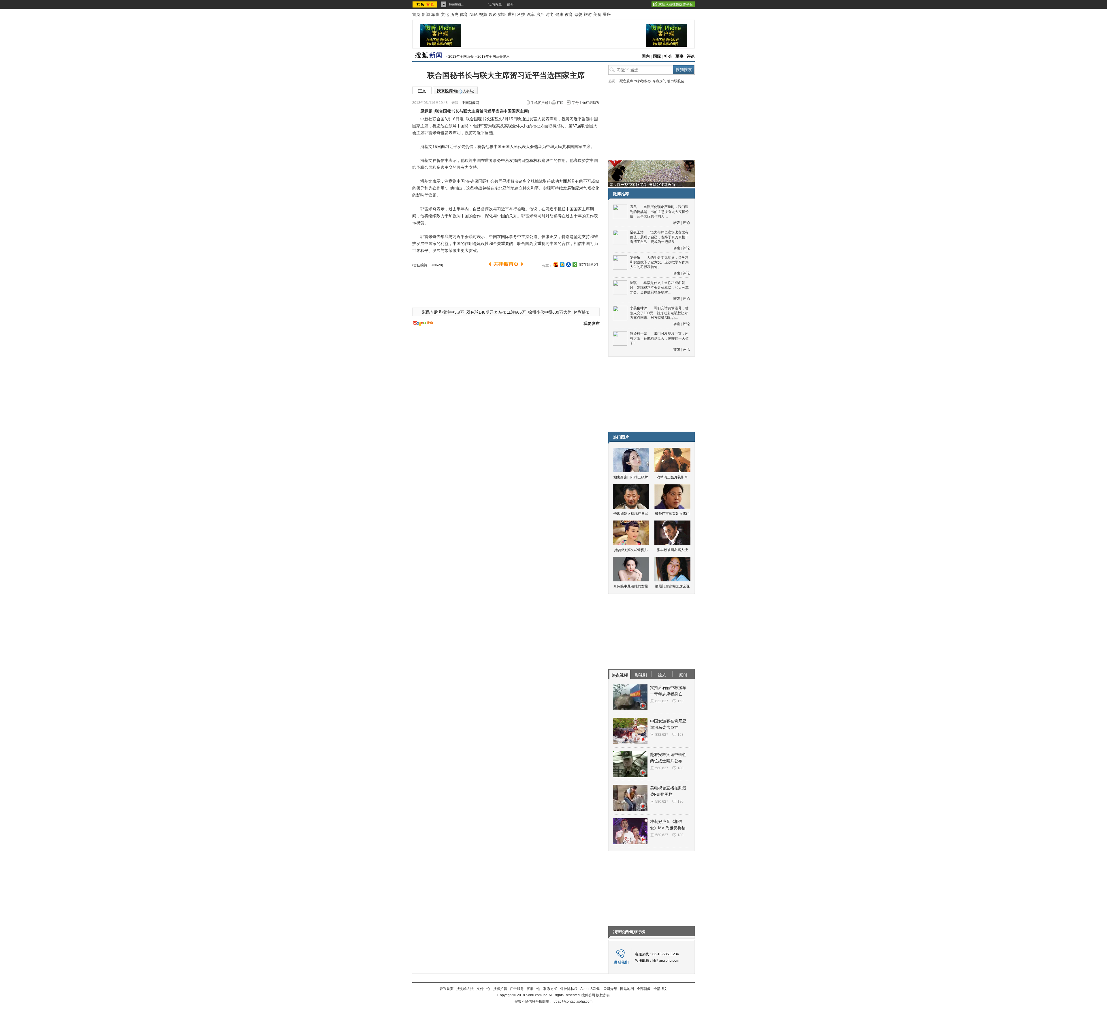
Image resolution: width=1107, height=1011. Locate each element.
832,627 (661, 701)
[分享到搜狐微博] (556, 264)
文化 (445, 14)
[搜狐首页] (425, 4)
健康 (559, 14)
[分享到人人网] (568, 264)
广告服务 (517, 989)
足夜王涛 (637, 232)
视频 (483, 14)
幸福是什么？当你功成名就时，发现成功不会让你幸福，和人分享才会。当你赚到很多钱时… (659, 287)
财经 (502, 14)
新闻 (426, 14)
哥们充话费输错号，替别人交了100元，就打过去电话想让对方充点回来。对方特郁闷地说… (659, 313)
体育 (464, 14)
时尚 (550, 14)
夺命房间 (659, 81)
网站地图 (627, 989)
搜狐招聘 (500, 989)
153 (680, 701)
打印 (560, 103)
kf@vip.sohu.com (665, 960)
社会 (668, 56)
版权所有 (603, 995)
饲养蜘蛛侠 (643, 81)
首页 (416, 14)
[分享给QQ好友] (562, 264)
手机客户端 (539, 103)
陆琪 (633, 283)
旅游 (588, 14)
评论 (691, 56)
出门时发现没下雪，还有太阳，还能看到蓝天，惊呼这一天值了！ (659, 338)
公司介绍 (610, 989)
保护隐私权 (568, 989)
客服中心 (534, 989)
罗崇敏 (635, 258)
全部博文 (660, 989)
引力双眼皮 (675, 81)
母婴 (578, 14)
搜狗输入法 (465, 989)
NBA (473, 14)
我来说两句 (455, 91)
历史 (454, 14)
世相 (512, 14)
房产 (540, 14)
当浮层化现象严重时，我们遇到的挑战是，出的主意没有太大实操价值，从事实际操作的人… (659, 211)
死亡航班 (626, 81)
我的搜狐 (495, 5)
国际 (657, 56)
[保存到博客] (588, 265)
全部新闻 (644, 989)
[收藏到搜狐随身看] (575, 264)
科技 (521, 14)
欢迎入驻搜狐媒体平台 (675, 4)
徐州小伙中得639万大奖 (549, 312)
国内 (646, 56)
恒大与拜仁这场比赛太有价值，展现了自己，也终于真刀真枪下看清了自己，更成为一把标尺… (659, 237)
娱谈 (493, 14)
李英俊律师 (638, 308)
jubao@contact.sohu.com (572, 1001)
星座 (607, 14)
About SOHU (590, 989)
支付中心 (483, 989)
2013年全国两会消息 (493, 57)
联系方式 (550, 989)
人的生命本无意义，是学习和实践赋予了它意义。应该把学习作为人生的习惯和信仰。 (659, 262)
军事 (435, 14)
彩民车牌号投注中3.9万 (443, 312)
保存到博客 (591, 102)
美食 (597, 14)
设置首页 (446, 989)
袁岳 (633, 207)
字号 (575, 103)
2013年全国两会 (461, 57)
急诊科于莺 (638, 334)
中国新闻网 (470, 103)
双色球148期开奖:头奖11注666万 (496, 312)
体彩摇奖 (582, 312)
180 (680, 768)
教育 (569, 14)
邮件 (510, 5)
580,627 (661, 768)
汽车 (531, 14)
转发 (676, 223)
